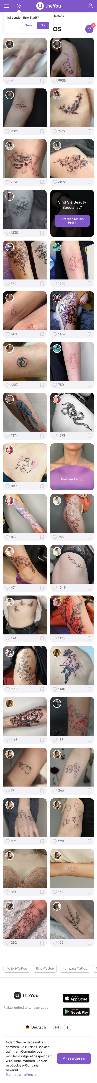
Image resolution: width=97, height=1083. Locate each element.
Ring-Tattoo (45, 968)
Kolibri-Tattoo (16, 968)
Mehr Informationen (21, 1075)
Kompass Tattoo (74, 968)
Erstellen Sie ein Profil (72, 220)
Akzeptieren (74, 1058)
